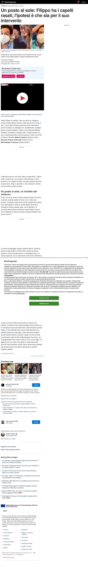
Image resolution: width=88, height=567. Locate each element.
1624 (58, 266)
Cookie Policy (20, 293)
